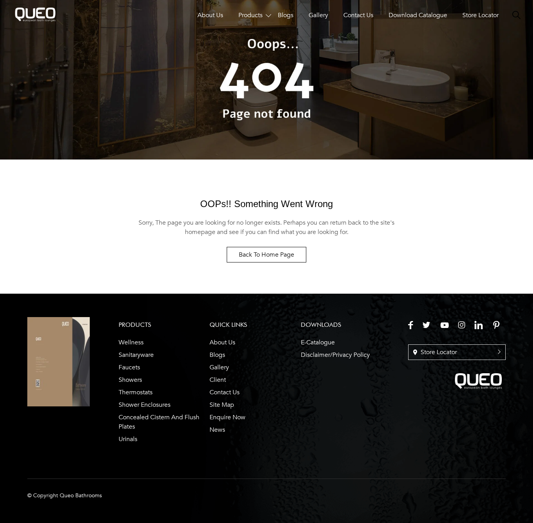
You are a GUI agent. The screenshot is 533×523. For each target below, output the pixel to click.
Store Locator (480, 15)
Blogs (285, 15)
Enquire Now (227, 417)
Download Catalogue (418, 15)
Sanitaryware (136, 355)
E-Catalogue (318, 342)
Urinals (128, 439)
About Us (210, 15)
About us (222, 342)
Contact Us (358, 15)
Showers (130, 380)
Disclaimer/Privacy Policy (335, 355)
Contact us (225, 392)
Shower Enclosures (145, 405)
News (217, 429)
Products (250, 15)
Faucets (129, 367)
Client (218, 380)
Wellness (131, 342)
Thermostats (136, 392)
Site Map (222, 405)
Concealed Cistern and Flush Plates (159, 422)
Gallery (318, 15)
